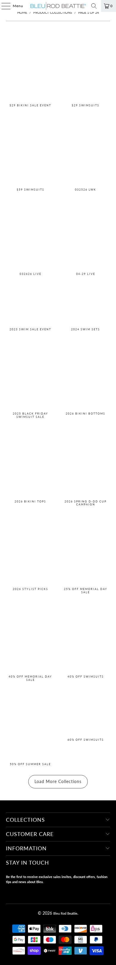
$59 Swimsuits (30, 150)
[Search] (94, 6)
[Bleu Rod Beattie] (58, 6)
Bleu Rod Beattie (65, 913)
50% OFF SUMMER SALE (30, 725)
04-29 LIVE (85, 235)
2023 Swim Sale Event (30, 305)
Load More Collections (58, 781)
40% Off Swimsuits (85, 639)
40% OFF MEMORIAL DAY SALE (30, 639)
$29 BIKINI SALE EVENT (30, 66)
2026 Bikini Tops (30, 464)
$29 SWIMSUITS (85, 66)
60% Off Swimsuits (85, 725)
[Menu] (3, 6)
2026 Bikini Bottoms (85, 376)
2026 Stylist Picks (30, 551)
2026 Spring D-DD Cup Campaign (85, 464)
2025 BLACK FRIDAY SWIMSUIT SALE (30, 376)
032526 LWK (85, 150)
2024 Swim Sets (85, 305)
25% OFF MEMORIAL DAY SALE (85, 551)
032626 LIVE (30, 235)
